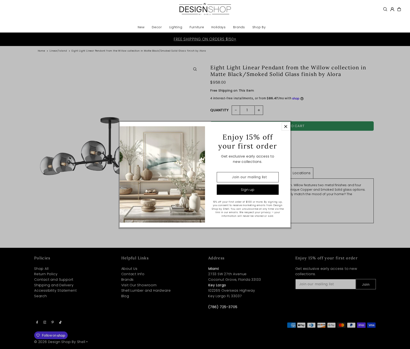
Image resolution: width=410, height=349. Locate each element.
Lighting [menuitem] (175, 27)
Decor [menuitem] (157, 27)
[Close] (285, 126)
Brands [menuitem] (239, 27)
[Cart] (399, 9)
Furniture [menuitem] (197, 27)
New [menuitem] (141, 27)
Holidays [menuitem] (218, 27)
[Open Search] (385, 9)
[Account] (392, 9)
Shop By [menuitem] (259, 27)
